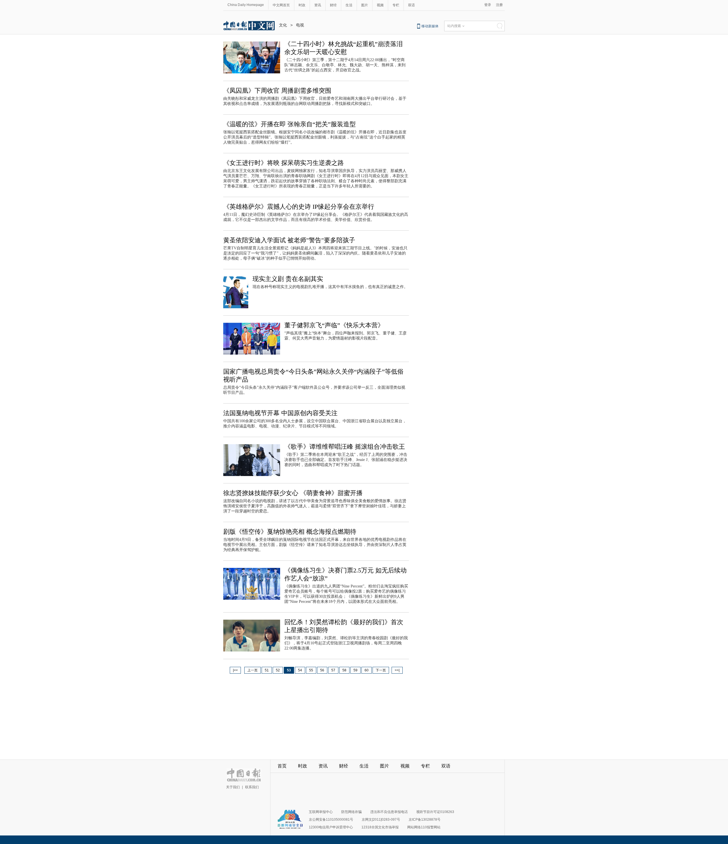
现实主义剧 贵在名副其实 (288, 278)
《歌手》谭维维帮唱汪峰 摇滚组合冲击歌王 (344, 446)
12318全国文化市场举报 (380, 827)
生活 (349, 5)
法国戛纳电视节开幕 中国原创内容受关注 (280, 413)
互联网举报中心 (321, 812)
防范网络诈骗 (351, 812)
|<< (235, 670)
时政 (302, 5)
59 (355, 670)
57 (333, 670)
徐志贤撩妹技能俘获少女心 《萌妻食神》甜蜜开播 (293, 493)
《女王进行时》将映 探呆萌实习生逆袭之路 (283, 162)
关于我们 (233, 787)
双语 (411, 5)
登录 (487, 5)
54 (300, 670)
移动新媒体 (430, 26)
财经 (333, 5)
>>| (397, 670)
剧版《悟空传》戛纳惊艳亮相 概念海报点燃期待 (289, 531)
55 (311, 670)
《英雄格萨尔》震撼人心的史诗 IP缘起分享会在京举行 (298, 206)
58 (344, 670)
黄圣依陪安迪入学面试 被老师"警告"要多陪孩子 (289, 240)
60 (367, 670)
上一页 (252, 670)
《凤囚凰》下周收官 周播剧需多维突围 (277, 90)
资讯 (317, 5)
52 (278, 670)
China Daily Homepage (246, 5)
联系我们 (252, 787)
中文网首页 (281, 5)
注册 (499, 5)
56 (322, 670)
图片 (364, 5)
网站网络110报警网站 (423, 827)
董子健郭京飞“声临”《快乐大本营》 (334, 325)
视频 (380, 5)
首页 (282, 766)
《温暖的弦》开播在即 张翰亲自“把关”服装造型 (289, 124)
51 (267, 670)
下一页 (381, 670)
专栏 (395, 5)
